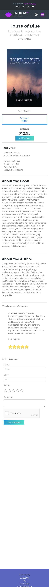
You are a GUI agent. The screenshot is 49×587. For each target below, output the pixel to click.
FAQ (24, 580)
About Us (24, 578)
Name (6, 364)
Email (6, 374)
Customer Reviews (15, 306)
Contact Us (24, 583)
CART (29, 7)
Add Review (10, 359)
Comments (8, 397)
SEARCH (18, 7)
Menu (43, 14)
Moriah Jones (14, 339)
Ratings (7, 385)
